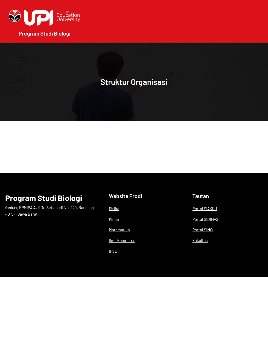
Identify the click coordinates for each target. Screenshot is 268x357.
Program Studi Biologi (43, 198)
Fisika (114, 208)
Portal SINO (202, 229)
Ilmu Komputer (122, 240)
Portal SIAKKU (204, 208)
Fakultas (200, 240)
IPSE (113, 251)
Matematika (119, 229)
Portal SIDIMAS (205, 219)
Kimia (114, 219)
